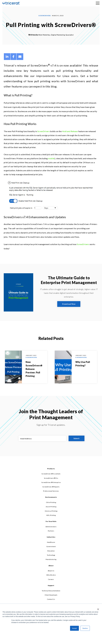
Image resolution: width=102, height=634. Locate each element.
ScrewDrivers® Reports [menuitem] (51, 487)
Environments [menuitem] (51, 497)
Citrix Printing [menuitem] (51, 502)
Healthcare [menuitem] (51, 542)
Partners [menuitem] (51, 531)
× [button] (98, 608)
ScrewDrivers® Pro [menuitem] (51, 478)
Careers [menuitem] (51, 579)
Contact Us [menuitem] (51, 599)
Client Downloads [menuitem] (51, 595)
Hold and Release (70, 131)
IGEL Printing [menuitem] (51, 515)
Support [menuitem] (51, 585)
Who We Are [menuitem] (51, 575)
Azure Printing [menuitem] (51, 507)
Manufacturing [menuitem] (51, 559)
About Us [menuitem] (51, 571)
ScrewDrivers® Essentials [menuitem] (51, 474)
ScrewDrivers (45, 15)
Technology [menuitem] (51, 555)
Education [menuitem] (51, 551)
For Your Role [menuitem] (51, 521)
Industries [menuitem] (51, 537)
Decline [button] (85, 628)
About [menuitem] (51, 566)
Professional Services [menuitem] (51, 491)
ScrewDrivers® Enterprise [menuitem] (51, 482)
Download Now (68, 304)
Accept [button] (74, 628)
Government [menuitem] (51, 546)
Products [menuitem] (51, 469)
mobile (51, 158)
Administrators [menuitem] (51, 527)
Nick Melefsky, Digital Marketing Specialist (56, 35)
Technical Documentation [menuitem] (51, 591)
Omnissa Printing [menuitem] (51, 511)
